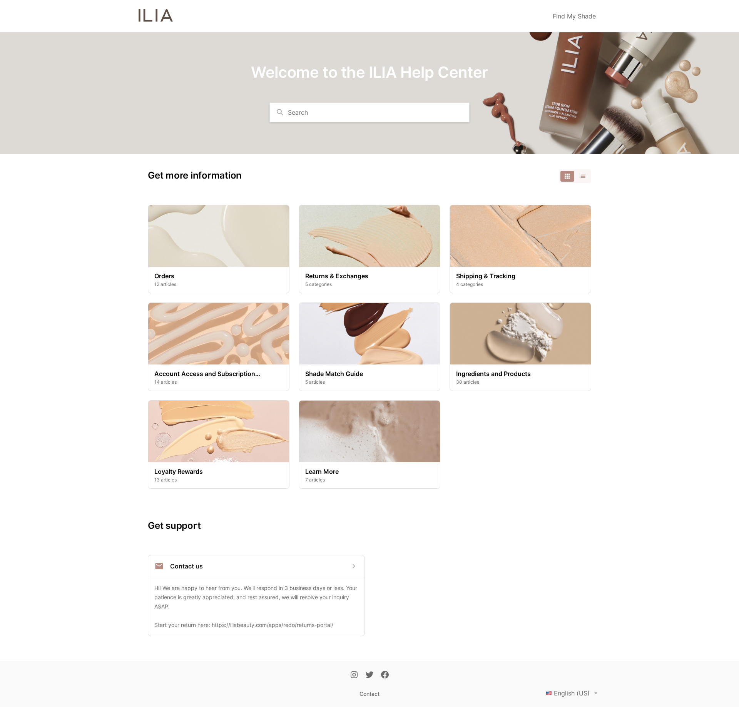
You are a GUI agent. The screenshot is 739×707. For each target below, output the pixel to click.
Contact (369, 693)
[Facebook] (385, 675)
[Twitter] (369, 675)
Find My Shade (574, 16)
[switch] (575, 176)
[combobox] (369, 112)
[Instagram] (354, 675)
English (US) (572, 693)
